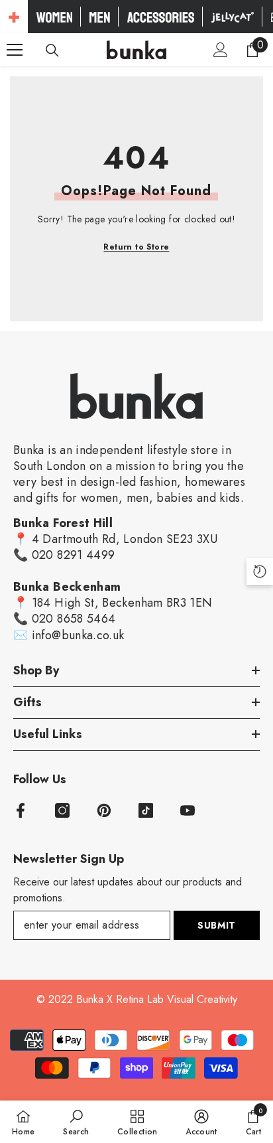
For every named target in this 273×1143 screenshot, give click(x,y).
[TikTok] (146, 810)
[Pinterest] (104, 810)
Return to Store (136, 247)
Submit (216, 925)
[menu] (15, 50)
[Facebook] (20, 810)
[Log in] (220, 49)
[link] (76, 1121)
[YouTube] (187, 810)
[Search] (52, 50)
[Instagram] (62, 810)
